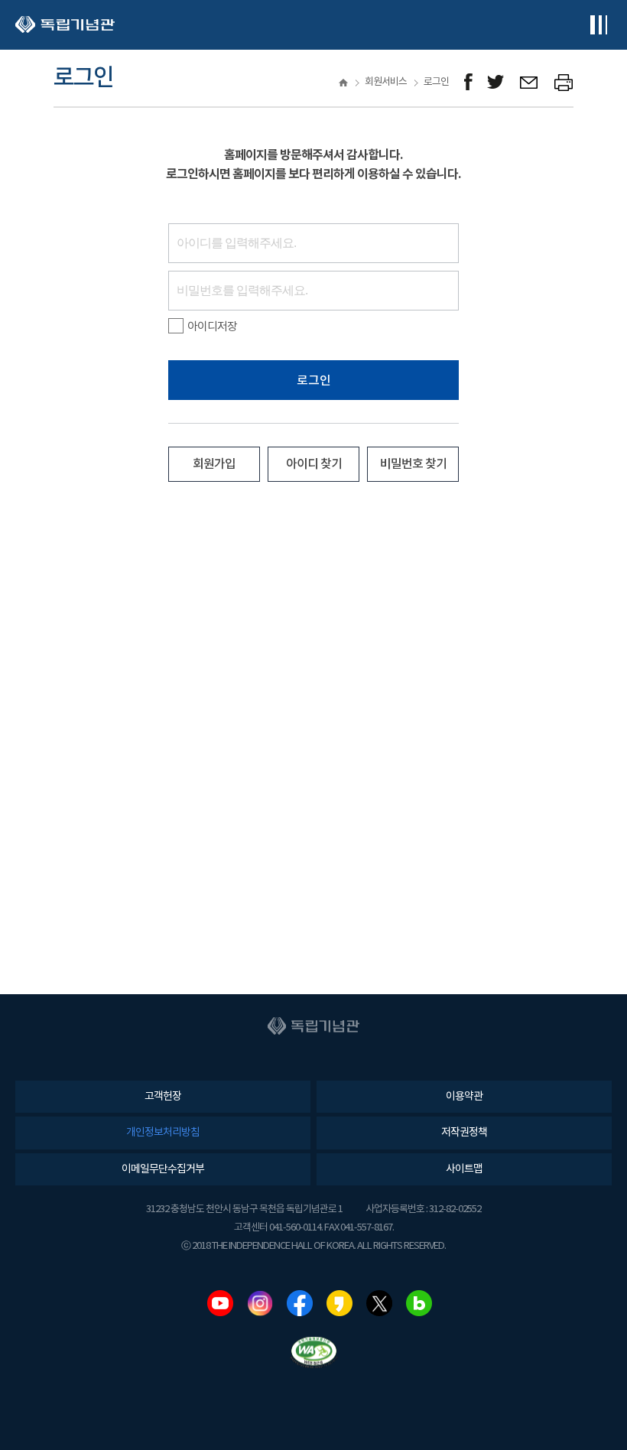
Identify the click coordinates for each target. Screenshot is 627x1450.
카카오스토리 (339, 1303)
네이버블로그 (419, 1303)
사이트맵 (464, 1169)
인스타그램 (260, 1303)
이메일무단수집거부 (163, 1169)
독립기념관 (65, 25)
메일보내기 (529, 82)
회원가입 (214, 464)
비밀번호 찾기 (413, 464)
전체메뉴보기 (598, 24)
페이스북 (300, 1303)
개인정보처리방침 (163, 1133)
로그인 (314, 381)
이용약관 (464, 1097)
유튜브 (220, 1303)
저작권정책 (464, 1133)
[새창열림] (468, 82)
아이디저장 (212, 326)
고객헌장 (163, 1097)
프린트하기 (563, 82)
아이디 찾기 (314, 464)
